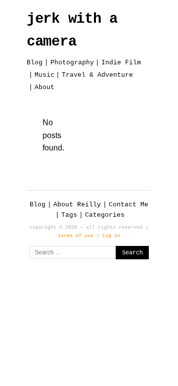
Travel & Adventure (97, 75)
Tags (69, 215)
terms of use (75, 236)
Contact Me (128, 204)
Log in (111, 236)
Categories (105, 215)
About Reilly (77, 204)
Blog (35, 62)
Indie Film (121, 62)
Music (44, 75)
